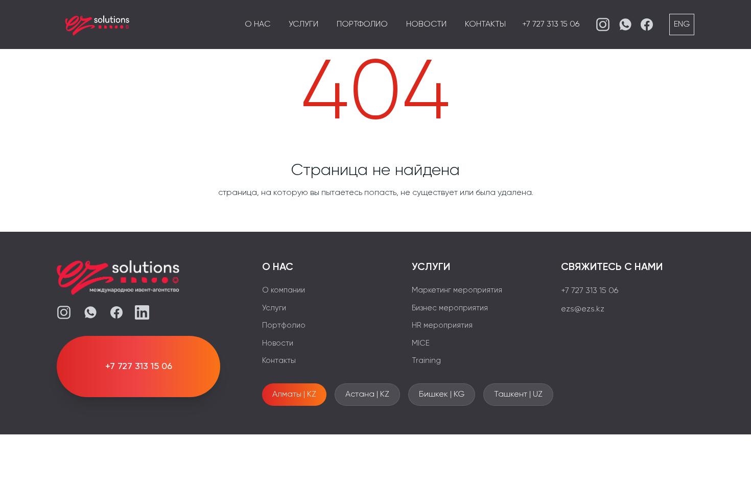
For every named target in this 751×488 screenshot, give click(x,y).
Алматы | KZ (294, 395)
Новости (426, 24)
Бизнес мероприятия (450, 308)
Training (426, 360)
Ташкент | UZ (518, 395)
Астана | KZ (367, 395)
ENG (682, 24)
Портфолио (362, 24)
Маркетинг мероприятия (457, 290)
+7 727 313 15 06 (550, 24)
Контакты (485, 24)
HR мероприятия (442, 325)
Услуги (303, 24)
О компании (283, 290)
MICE (421, 343)
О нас (257, 24)
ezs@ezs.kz (582, 309)
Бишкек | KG (441, 395)
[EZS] (97, 24)
